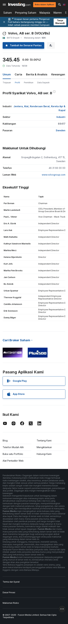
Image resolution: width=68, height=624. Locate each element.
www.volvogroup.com (53, 174)
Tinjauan (7, 82)
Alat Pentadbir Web (13, 460)
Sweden (60, 130)
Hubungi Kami (44, 454)
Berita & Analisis (36, 74)
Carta (18, 74)
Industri (60, 117)
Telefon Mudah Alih (13, 447)
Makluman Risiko (11, 603)
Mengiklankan (44, 447)
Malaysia (44, 12)
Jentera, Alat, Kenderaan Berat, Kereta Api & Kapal (39, 108)
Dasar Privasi (9, 592)
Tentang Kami (44, 440)
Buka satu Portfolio (13, 454)
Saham (7, 12)
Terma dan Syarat (11, 582)
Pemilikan (28, 82)
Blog (5, 440)
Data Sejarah (43, 82)
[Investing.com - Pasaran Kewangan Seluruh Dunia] (19, 5)
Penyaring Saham (25, 12)
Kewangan (58, 74)
